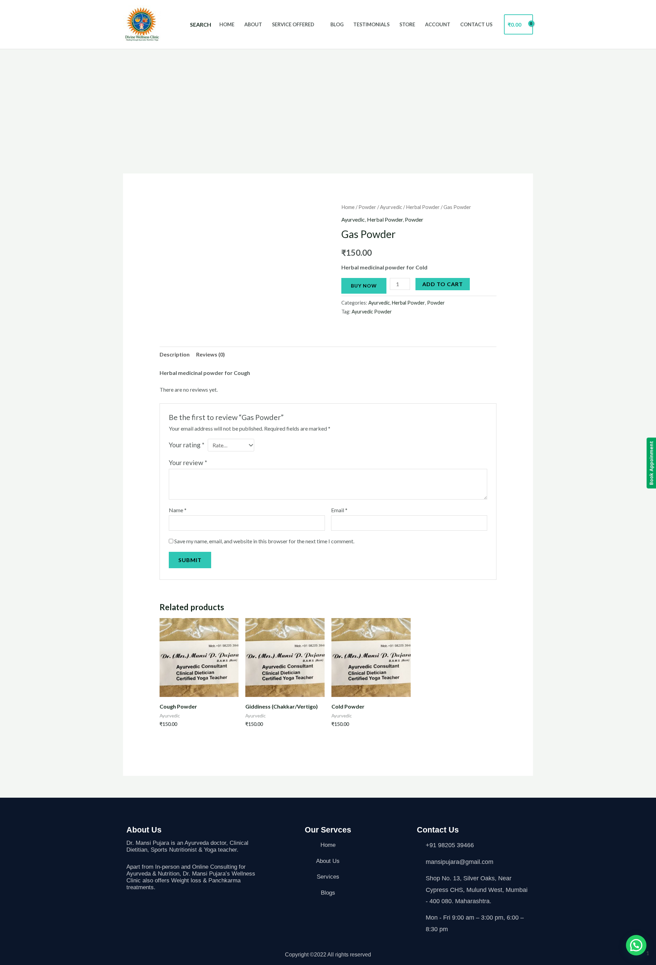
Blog (337, 24)
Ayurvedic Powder (372, 311)
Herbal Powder (423, 207)
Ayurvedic (391, 207)
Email (339, 510)
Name (178, 510)
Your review (188, 462)
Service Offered (293, 24)
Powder (367, 207)
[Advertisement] (328, 100)
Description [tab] (175, 354)
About (253, 24)
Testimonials (371, 24)
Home (226, 24)
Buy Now (364, 286)
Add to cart (442, 284)
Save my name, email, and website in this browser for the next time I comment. (264, 541)
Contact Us (476, 24)
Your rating (186, 445)
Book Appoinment (651, 463)
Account (437, 24)
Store (407, 24)
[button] (636, 945)
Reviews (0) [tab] (210, 354)
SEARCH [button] (200, 24)
